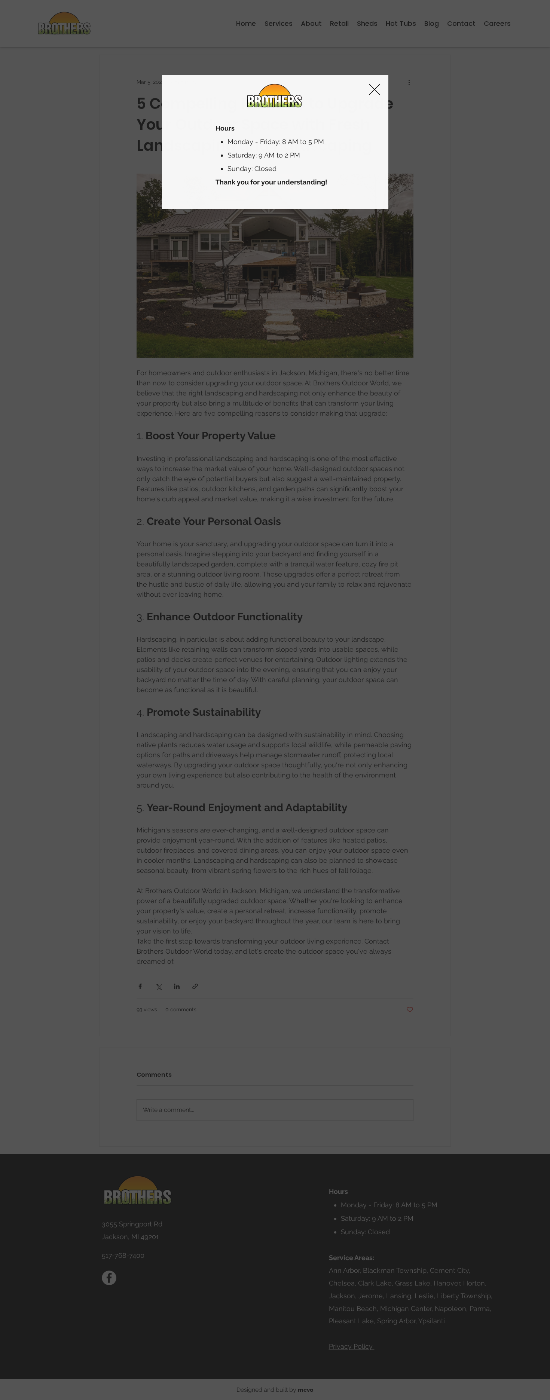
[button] (374, 89)
